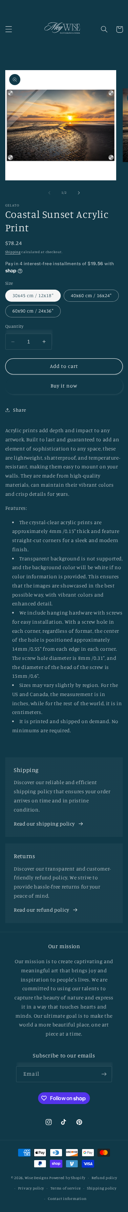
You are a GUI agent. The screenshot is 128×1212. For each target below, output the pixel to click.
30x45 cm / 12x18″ (32, 295)
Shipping (13, 252)
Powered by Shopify (67, 1177)
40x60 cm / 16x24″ (91, 295)
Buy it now (64, 386)
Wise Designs (36, 1177)
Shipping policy (102, 1188)
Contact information (67, 1198)
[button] (8, 29)
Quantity (14, 326)
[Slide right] (79, 193)
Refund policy (104, 1177)
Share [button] (19, 410)
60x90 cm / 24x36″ (32, 310)
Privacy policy (31, 1188)
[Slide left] (49, 193)
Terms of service (66, 1188)
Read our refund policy (41, 910)
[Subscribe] (103, 1074)
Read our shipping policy (44, 824)
